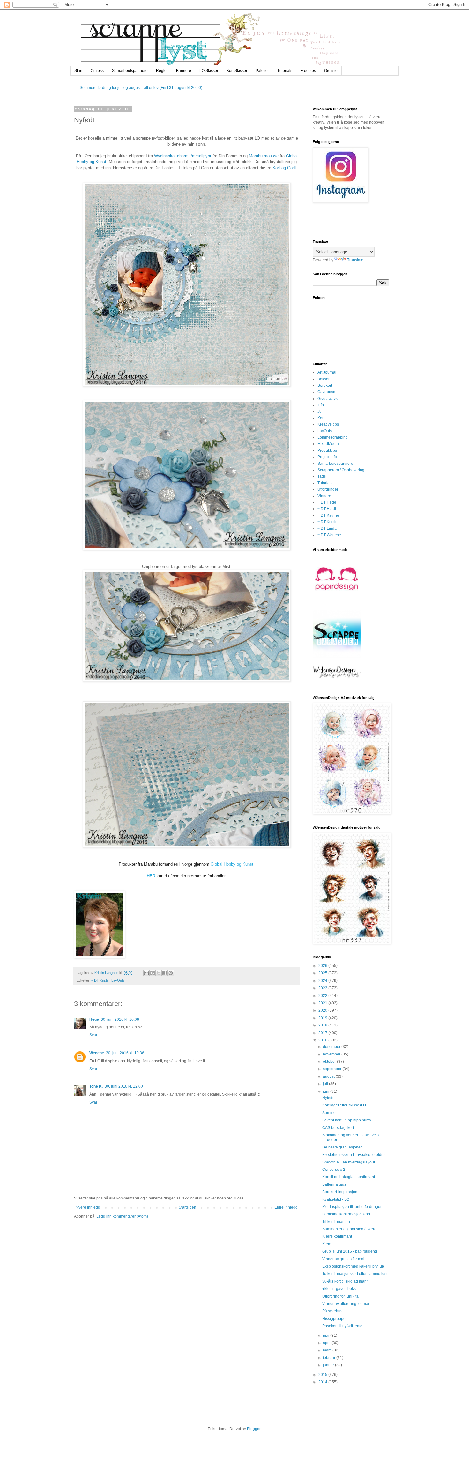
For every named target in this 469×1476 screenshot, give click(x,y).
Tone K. (96, 1086)
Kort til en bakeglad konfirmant (348, 1177)
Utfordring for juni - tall (341, 1296)
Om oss (97, 70)
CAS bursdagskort (338, 1128)
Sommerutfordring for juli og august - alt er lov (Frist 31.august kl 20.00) (141, 87)
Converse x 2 (333, 1169)
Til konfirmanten (336, 1222)
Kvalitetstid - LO (335, 1199)
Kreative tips (328, 424)
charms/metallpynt (194, 156)
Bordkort (324, 385)
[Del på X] (158, 973)
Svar (93, 1035)
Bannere (183, 70)
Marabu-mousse (264, 156)
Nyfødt (327, 1098)
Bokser (323, 379)
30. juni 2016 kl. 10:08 (120, 1019)
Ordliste (331, 70)
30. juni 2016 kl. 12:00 (124, 1086)
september (332, 1069)
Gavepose (326, 392)
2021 (323, 1003)
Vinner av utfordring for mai (345, 1303)
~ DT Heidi (326, 509)
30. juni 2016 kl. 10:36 (125, 1053)
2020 (323, 1010)
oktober (330, 1061)
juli (326, 1084)
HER (151, 876)
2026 (323, 965)
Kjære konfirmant (337, 1236)
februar (329, 1358)
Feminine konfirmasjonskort (346, 1214)
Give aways (327, 398)
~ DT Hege (326, 502)
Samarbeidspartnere (130, 70)
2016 (323, 1040)
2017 (323, 1033)
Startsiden (187, 1207)
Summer (329, 1113)
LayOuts (118, 980)
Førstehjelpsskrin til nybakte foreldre (353, 1154)
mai (326, 1335)
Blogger (253, 1429)
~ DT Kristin (100, 980)
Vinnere (324, 496)
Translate (355, 260)
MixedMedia (328, 444)
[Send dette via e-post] (146, 973)
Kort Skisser (237, 70)
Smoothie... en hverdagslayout (348, 1162)
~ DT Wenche (329, 535)
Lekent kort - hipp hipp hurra (346, 1120)
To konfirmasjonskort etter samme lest (354, 1273)
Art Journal (326, 372)
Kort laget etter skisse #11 (344, 1105)
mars (327, 1350)
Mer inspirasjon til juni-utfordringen (352, 1207)
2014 (323, 1382)
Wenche (96, 1053)
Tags (321, 476)
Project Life (327, 457)
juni (326, 1091)
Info (320, 405)
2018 (323, 1025)
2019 (323, 1018)
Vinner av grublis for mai (343, 1259)
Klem (326, 1244)
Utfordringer (327, 489)
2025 (323, 973)
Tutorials (284, 70)
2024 (323, 980)
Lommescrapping (332, 437)
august (329, 1076)
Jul (320, 411)
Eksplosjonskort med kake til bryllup (353, 1266)
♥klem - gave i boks (339, 1288)
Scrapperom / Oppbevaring (340, 470)
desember (332, 1046)
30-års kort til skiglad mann (345, 1281)
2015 (323, 1374)
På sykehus (332, 1311)
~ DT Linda (327, 528)
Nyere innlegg (88, 1207)
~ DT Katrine (328, 515)
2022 (323, 995)
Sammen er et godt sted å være (349, 1229)
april (327, 1343)
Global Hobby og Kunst (232, 864)
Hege (94, 1019)
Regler (162, 70)
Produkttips (327, 450)
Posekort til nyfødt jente (342, 1326)
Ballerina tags (334, 1184)
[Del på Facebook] (164, 973)
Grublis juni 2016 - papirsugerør (349, 1251)
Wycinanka (164, 156)
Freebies (308, 70)
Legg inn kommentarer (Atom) (122, 1216)
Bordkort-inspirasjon (339, 1192)
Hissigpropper (334, 1318)
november (332, 1054)
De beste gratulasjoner (342, 1147)
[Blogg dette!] (152, 973)
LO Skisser (208, 70)
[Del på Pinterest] (171, 973)
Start (78, 70)
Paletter (262, 70)
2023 (323, 988)
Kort (320, 418)
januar (329, 1365)
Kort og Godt (284, 167)
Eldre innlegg (286, 1207)
